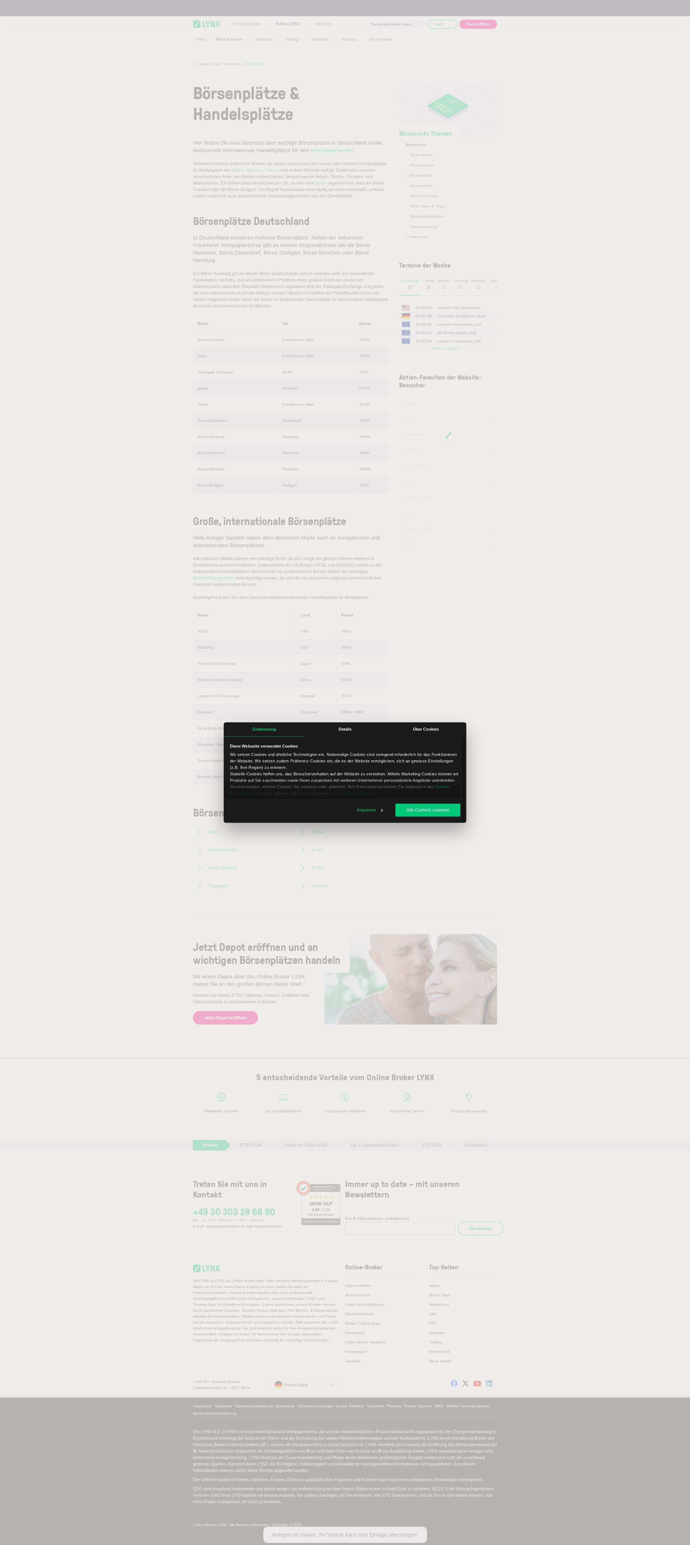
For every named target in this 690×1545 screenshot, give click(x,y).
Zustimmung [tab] (264, 729)
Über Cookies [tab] (426, 729)
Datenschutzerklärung (353, 793)
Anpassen (366, 810)
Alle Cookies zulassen (427, 810)
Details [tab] (345, 729)
